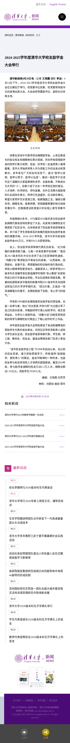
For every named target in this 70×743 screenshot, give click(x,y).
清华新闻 (19, 35)
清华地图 (41, 700)
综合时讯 (29, 35)
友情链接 (29, 700)
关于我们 (17, 700)
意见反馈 (53, 700)
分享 (45, 737)
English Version (58, 4)
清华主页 (41, 4)
